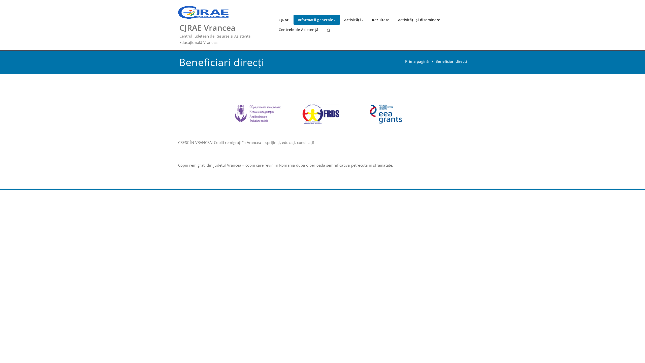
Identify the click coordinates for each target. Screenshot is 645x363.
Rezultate (381, 19)
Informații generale (315, 19)
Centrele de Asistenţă (298, 29)
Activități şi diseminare (419, 19)
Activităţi (352, 19)
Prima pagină (417, 61)
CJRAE (284, 19)
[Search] (329, 30)
